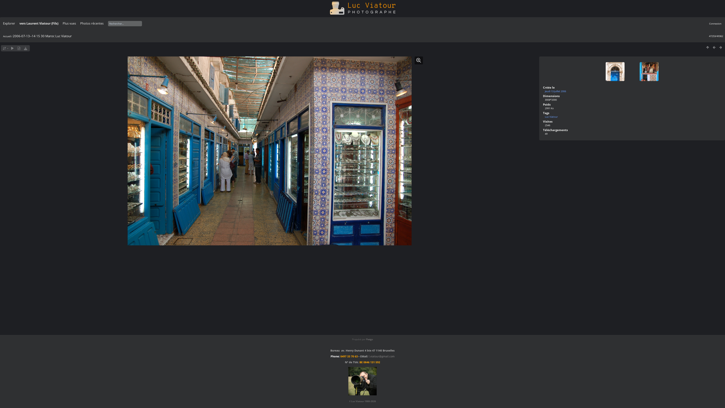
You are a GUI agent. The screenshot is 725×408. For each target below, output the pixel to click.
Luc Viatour (551, 116)
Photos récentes (92, 23)
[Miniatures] (707, 47)
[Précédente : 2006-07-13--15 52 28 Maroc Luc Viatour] (714, 47)
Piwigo (369, 339)
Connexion (715, 23)
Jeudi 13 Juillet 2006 (555, 91)
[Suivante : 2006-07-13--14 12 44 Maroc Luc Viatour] (720, 47)
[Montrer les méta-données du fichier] (19, 48)
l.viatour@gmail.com (382, 356)
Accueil (7, 36)
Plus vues (69, 23)
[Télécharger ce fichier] (25, 48)
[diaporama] (12, 48)
